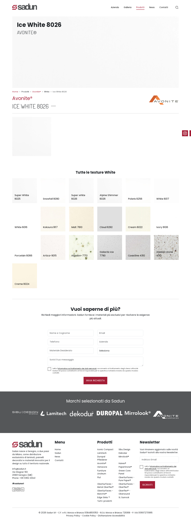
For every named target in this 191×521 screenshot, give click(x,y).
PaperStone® (125, 467)
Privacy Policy (73, 515)
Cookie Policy (89, 515)
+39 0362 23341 (27, 478)
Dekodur (123, 453)
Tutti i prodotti (104, 501)
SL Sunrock (124, 497)
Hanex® (122, 463)
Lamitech (102, 453)
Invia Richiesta (95, 380)
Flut (99, 477)
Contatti (163, 7)
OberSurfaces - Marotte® (105, 492)
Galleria (127, 7)
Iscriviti (147, 484)
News (152, 7)
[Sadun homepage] (24, 6)
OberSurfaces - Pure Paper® (126, 479)
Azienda (115, 7)
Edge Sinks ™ (103, 497)
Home (15, 91)
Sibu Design (124, 449)
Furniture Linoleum (101, 472)
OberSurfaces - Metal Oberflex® (105, 485)
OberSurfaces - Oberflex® (126, 485)
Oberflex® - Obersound (124, 492)
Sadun (58, 453)
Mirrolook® (124, 456)
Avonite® (36, 91)
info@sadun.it (19, 469)
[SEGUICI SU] (186, 133)
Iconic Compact (105, 449)
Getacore (102, 467)
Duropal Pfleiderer (102, 458)
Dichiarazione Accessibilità (111, 515)
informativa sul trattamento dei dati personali (77, 368)
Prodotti (140, 7)
